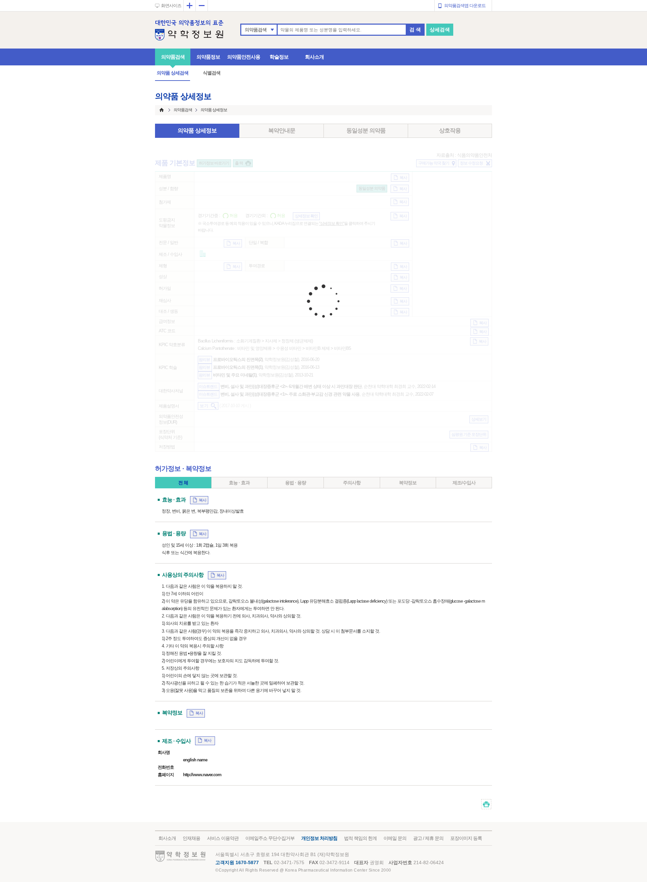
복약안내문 (281, 130)
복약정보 (408, 482)
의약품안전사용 (243, 57)
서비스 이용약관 (223, 838)
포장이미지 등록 (466, 838)
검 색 (415, 29)
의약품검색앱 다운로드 (465, 5)
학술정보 (279, 57)
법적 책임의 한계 (360, 838)
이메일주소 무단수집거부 (270, 838)
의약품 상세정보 (197, 130)
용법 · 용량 (295, 482)
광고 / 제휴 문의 (428, 838)
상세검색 (440, 29)
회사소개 (314, 57)
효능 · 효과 (239, 482)
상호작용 (450, 130)
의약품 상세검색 (172, 72)
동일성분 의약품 (366, 130)
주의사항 (352, 482)
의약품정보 (208, 57)
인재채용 (191, 838)
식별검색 (211, 72)
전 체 (183, 482)
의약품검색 (256, 29)
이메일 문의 (394, 838)
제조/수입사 (464, 482)
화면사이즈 (171, 5)
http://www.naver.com (202, 774)
